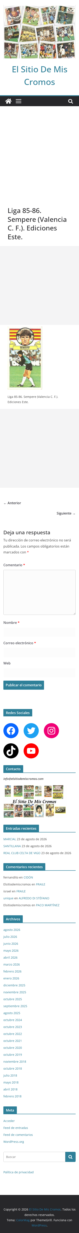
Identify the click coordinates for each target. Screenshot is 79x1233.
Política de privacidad (18, 1172)
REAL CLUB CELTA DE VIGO (21, 853)
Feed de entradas (15, 1128)
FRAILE (40, 884)
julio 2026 (10, 937)
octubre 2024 (12, 1020)
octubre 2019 (12, 1055)
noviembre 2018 (14, 1062)
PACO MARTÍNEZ (47, 905)
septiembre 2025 (15, 1006)
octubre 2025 (12, 999)
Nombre (11, 622)
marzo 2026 (11, 964)
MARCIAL (9, 839)
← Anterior (12, 503)
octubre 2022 (12, 1034)
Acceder (9, 1121)
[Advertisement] (39, 147)
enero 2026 (11, 978)
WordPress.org (13, 1142)
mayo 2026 (11, 951)
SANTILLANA (12, 846)
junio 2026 (10, 944)
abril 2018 (10, 1089)
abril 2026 (10, 957)
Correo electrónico (19, 643)
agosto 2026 (11, 930)
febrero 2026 (12, 971)
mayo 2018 (11, 1082)
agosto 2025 (11, 1013)
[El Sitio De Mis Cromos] (8, 101)
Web (7, 663)
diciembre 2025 (14, 985)
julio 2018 (10, 1075)
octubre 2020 (12, 1048)
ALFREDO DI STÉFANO (34, 898)
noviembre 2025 (14, 992)
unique (8, 898)
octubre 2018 (12, 1068)
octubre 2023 (12, 1027)
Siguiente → (66, 513)
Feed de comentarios (18, 1135)
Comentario (14, 565)
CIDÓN (28, 877)
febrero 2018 (12, 1096)
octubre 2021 (12, 1041)
